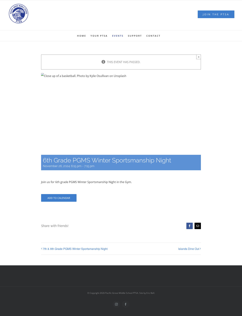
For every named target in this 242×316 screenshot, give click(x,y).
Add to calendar (58, 197)
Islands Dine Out (188, 249)
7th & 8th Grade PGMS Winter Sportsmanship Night (75, 249)
